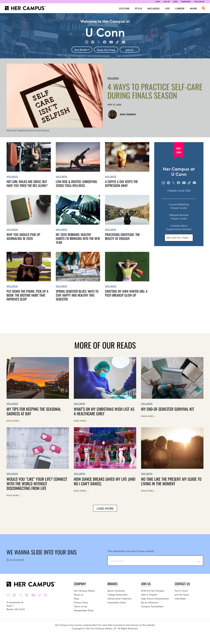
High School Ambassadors (155, 598)
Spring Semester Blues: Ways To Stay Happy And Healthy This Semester (77, 295)
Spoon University (116, 590)
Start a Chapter (149, 594)
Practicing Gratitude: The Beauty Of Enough (122, 236)
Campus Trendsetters (152, 606)
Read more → (14, 420)
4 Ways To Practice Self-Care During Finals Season (154, 91)
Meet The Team (106, 49)
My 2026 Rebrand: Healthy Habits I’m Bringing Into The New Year (78, 238)
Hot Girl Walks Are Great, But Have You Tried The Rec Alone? (27, 183)
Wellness (153, 8)
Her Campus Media (84, 590)
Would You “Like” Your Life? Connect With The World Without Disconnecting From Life (37, 483)
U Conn (105, 31)
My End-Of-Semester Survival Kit (167, 409)
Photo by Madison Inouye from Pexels (28, 130)
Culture (124, 8)
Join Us (130, 49)
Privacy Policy (81, 602)
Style (138, 8)
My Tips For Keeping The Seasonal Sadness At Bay (34, 411)
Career (180, 8)
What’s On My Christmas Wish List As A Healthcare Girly (104, 411)
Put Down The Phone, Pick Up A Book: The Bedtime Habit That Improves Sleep (27, 295)
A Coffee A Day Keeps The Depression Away (121, 183)
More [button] (193, 8)
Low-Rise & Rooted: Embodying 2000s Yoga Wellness (76, 183)
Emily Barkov (128, 114)
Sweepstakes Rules (84, 610)
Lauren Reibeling (179, 204)
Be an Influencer (149, 602)
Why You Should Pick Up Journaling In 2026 (23, 236)
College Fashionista (117, 594)
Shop (76, 598)
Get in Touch (181, 590)
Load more (105, 508)
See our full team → (179, 237)
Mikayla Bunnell (179, 215)
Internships (180, 598)
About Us (78, 594)
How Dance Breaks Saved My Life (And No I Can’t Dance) (104, 481)
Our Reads (81, 49)
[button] (203, 8)
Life (167, 8)
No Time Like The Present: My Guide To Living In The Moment (171, 481)
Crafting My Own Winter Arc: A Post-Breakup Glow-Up (126, 293)
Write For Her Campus (152, 590)
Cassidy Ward (179, 225)
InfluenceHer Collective (119, 598)
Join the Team (182, 594)
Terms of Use (80, 606)
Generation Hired (116, 602)
